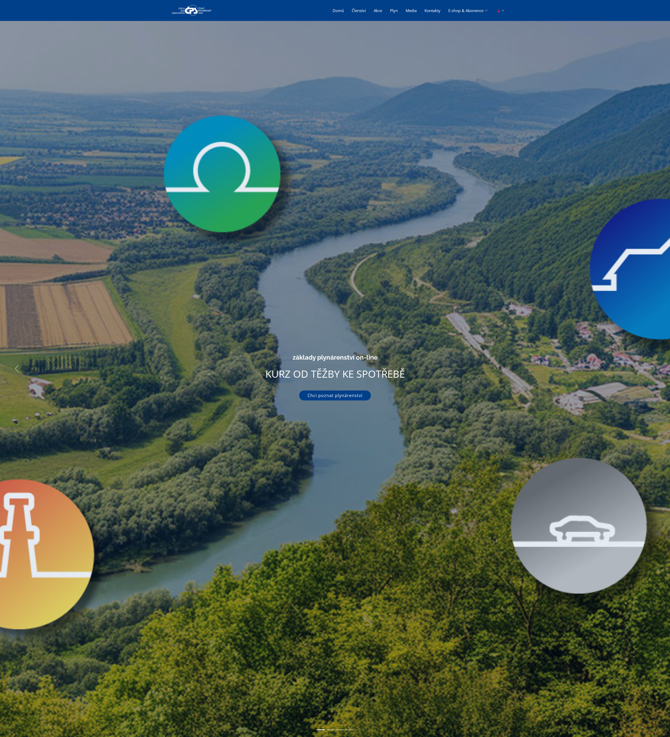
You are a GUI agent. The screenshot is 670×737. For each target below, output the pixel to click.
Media (411, 10)
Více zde (335, 401)
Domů (338, 10)
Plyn (394, 10)
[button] (17, 368)
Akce (378, 10)
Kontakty (432, 10)
